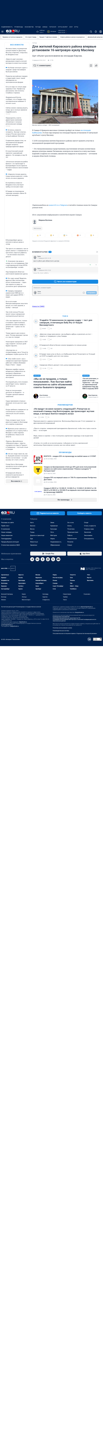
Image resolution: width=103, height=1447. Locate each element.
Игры (76, 27)
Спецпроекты (89, 539)
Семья (69, 545)
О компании (5, 529)
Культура (53, 529)
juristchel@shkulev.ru (7, 624)
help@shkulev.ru (14, 626)
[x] (53, 559)
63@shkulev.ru (23, 622)
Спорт (86, 522)
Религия (70, 542)
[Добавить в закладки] (91, 66)
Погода (38, 27)
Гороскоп (52, 27)
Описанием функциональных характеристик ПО (66, 618)
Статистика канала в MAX (10, 545)
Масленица (37, 228)
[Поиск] (91, 31)
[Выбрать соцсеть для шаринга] (96, 66)
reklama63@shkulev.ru (86, 606)
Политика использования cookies (62, 628)
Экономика (88, 535)
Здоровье (33, 545)
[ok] (43, 559)
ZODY (71, 27)
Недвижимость (7, 27)
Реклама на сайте (7, 522)
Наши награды (6, 532)
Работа (69, 535)
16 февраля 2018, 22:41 (39, 60)
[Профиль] (100, 31)
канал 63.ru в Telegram (58, 205)
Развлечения (72, 539)
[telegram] (32, 559)
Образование (55, 545)
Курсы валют (63, 27)
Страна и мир (89, 529)
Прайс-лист (5, 526)
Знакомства (29, 27)
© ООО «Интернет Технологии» (10, 639)
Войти (39, 293)
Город (32, 532)
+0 (90, 264)
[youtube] (58, 559)
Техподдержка (6, 539)
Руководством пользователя (61, 616)
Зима (52, 522)
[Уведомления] (95, 31)
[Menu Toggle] (2, 31)
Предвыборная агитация (10, 542)
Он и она (70, 522)
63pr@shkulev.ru (79, 612)
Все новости (17, 45)
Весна (32, 529)
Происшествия (72, 532)
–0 (96, 264)
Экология (87, 532)
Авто (32, 522)
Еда (31, 539)
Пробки (52, 31)
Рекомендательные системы (61, 630)
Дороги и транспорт (37, 535)
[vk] (37, 559)
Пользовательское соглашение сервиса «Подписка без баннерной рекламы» (75, 633)
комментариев (44, 65)
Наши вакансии (6, 535)
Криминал (54, 526)
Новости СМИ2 (38, 306)
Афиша (44, 27)
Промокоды (18, 27)
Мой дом (53, 535)
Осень (69, 526)
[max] (48, 559)
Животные (34, 542)
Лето (52, 532)
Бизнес (32, 526)
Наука (52, 539)
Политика (70, 529)
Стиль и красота (90, 526)
